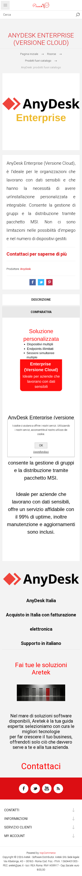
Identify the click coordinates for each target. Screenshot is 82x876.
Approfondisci (41, 451)
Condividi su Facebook (32, 282)
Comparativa (41, 312)
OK (41, 445)
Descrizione (41, 299)
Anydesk (25, 268)
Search (78, 14)
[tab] (41, 299)
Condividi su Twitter (41, 282)
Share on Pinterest (49, 282)
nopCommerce (48, 852)
